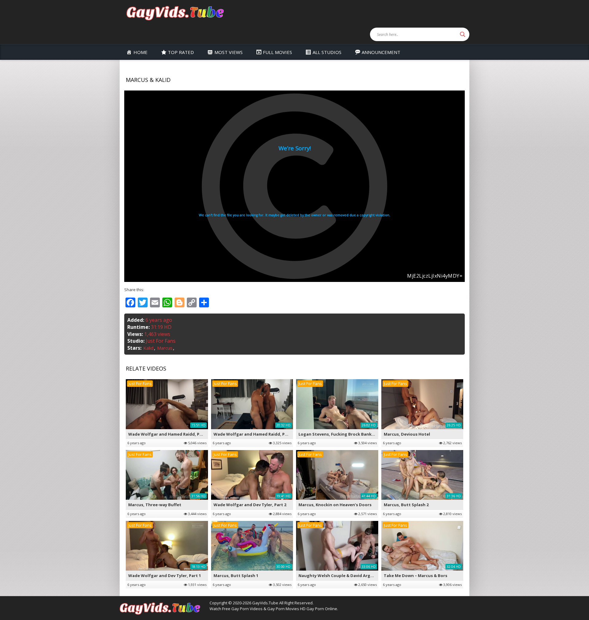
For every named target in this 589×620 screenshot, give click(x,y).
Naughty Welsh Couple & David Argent (338, 575)
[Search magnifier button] (462, 34)
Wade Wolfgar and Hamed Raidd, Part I (253, 434)
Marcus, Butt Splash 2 (406, 504)
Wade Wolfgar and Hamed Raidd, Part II (168, 434)
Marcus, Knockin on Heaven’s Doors (334, 504)
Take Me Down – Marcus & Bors (415, 575)
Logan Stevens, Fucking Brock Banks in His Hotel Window (357, 434)
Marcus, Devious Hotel (407, 434)
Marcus (164, 348)
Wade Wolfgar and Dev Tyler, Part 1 (164, 575)
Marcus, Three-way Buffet (154, 504)
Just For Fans (160, 340)
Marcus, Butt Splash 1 (236, 575)
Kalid (148, 348)
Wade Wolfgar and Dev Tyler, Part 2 (250, 504)
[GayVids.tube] (175, 12)
